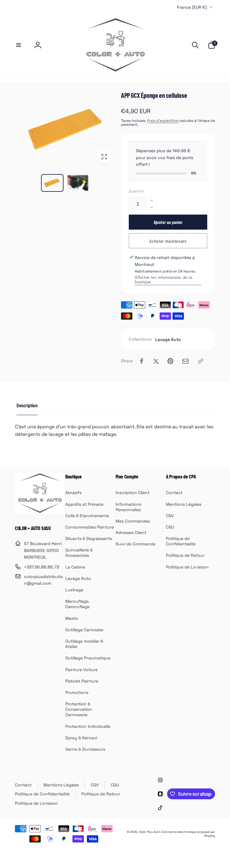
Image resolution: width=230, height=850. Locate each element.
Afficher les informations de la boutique (163, 279)
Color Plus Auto (150, 832)
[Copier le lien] (201, 361)
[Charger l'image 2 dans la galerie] (78, 183)
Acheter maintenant (168, 241)
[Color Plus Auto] (39, 511)
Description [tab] (26, 405)
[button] (18, 45)
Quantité (136, 191)
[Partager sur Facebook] (142, 361)
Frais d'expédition (162, 120)
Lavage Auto (168, 339)
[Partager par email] (185, 361)
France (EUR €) (192, 7)
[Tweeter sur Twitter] (156, 361)
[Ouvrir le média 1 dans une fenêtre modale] (65, 129)
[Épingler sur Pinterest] (170, 361)
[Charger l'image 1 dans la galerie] (52, 183)
